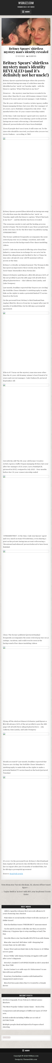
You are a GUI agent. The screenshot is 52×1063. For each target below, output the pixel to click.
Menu (27, 12)
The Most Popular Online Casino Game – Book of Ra (23, 1007)
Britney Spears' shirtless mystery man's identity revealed (26, 50)
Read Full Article (16, 874)
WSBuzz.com (26, 3)
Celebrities (32, 56)
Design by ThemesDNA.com (26, 1059)
